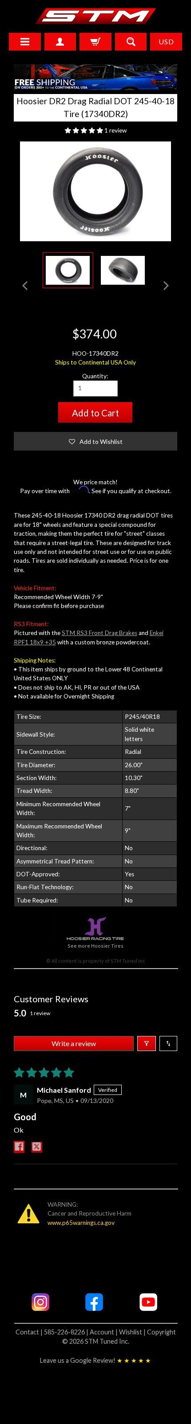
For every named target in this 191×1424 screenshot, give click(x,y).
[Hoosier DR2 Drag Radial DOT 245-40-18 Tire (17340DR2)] (68, 270)
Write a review (74, 1043)
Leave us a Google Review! (95, 1360)
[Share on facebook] (19, 1147)
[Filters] (146, 1043)
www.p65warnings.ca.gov (81, 1222)
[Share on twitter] (37, 1147)
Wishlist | (133, 1332)
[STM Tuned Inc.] (96, 16)
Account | (104, 1332)
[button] (84, 130)
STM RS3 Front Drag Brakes (99, 632)
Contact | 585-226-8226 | (53, 1332)
